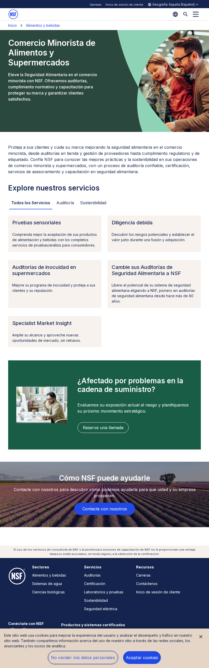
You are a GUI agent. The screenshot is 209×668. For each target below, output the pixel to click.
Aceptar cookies (142, 657)
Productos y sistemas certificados (93, 625)
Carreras (95, 4)
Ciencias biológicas (48, 592)
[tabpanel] (104, 281)
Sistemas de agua (47, 583)
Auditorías (92, 575)
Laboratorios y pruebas (103, 592)
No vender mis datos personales (83, 657)
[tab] (30, 203)
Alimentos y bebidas (43, 25)
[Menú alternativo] (196, 14)
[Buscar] (185, 14)
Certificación (94, 583)
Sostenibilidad (96, 600)
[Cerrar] (200, 636)
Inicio (12, 25)
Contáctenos (147, 583)
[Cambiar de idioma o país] (175, 14)
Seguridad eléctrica (100, 609)
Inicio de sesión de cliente (124, 4)
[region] (104, 648)
